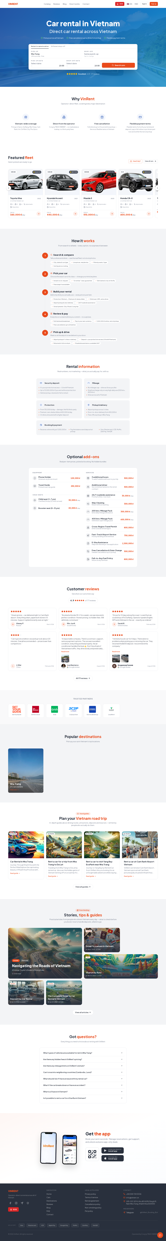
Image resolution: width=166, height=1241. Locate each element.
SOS (121, 4)
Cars (48, 1197)
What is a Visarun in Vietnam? (55, 1092)
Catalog (47, 4)
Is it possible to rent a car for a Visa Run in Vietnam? (64, 1098)
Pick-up (34, 51)
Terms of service (91, 1197)
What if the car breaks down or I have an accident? (64, 1085)
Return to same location (40, 46)
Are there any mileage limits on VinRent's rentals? (64, 1066)
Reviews (56, 4)
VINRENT (13, 3)
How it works (74, 4)
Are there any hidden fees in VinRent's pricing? (62, 1059)
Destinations (52, 1201)
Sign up (153, 4)
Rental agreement (92, 1201)
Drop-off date (73, 60)
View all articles (81, 1012)
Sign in (144, 4)
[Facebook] (10, 1203)
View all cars (149, 161)
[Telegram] (22, 1203)
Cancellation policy (92, 1204)
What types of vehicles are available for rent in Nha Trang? (67, 1053)
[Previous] (8, 188)
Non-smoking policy (93, 1207)
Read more (65, 652)
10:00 (61, 66)
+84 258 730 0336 (133, 1194)
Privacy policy (90, 1194)
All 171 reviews (81, 678)
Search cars (120, 65)
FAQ (48, 1211)
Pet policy (89, 1211)
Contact (86, 4)
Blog (64, 4)
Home (49, 1194)
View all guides (81, 887)
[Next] (157, 188)
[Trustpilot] (28, 1203)
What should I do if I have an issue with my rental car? (65, 1079)
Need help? (137, 161)
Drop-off (88, 51)
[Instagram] (16, 1203)
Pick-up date (37, 60)
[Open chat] (160, 1235)
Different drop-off (58, 46)
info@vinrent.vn (132, 1197)
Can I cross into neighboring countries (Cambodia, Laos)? (67, 1072)
